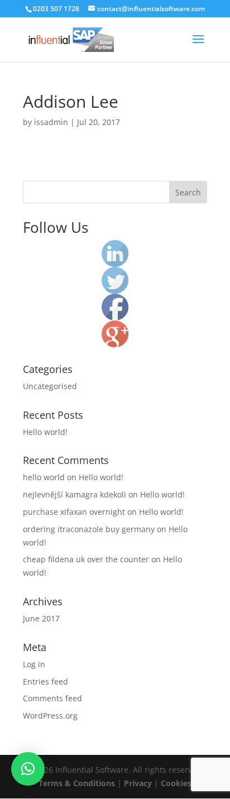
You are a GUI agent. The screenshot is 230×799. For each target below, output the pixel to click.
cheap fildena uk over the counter (86, 559)
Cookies (176, 783)
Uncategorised (50, 386)
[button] (28, 769)
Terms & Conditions (77, 783)
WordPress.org (50, 715)
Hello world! (45, 432)
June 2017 (41, 618)
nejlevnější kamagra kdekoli (74, 494)
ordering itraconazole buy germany (89, 529)
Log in (34, 664)
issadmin (51, 122)
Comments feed (52, 698)
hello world (44, 477)
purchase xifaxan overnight (74, 511)
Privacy (138, 783)
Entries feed (45, 681)
